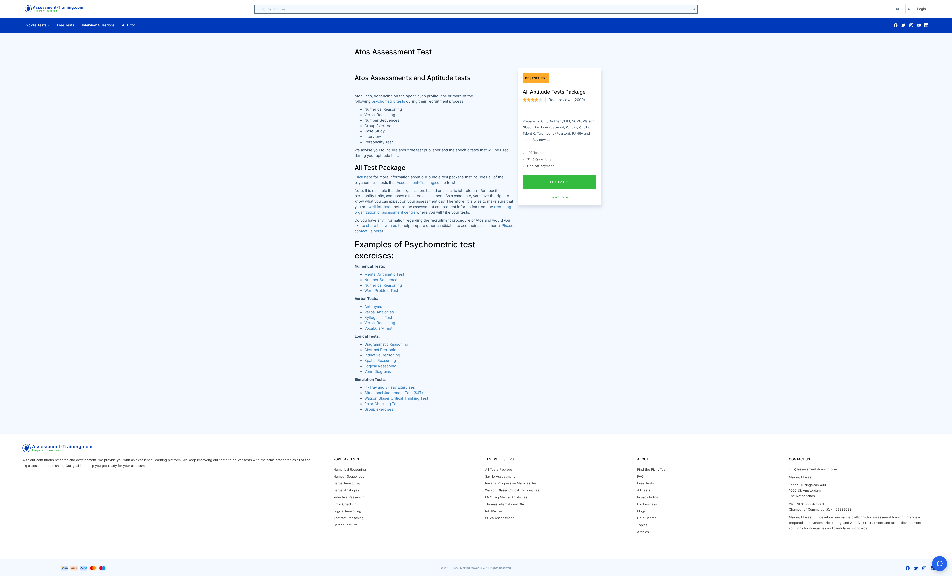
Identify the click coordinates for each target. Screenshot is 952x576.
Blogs (641, 511)
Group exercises (378, 409)
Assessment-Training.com (420, 182)
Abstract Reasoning (348, 518)
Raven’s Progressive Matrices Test (511, 483)
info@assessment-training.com (813, 469)
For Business (647, 504)
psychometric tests (388, 101)
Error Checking (345, 504)
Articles (643, 532)
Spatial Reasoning (380, 360)
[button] (909, 9)
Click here (363, 177)
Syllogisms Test (378, 317)
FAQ (640, 476)
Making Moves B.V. (803, 477)
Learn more (559, 197)
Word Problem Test (381, 290)
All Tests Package (498, 469)
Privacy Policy (647, 497)
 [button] (897, 9)
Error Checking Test (382, 404)
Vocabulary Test (378, 328)
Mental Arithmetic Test (384, 274)
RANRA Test (494, 511)
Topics (642, 525)
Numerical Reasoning (383, 285)
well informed (381, 207)
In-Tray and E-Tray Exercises (389, 387)
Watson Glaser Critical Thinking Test (396, 398)
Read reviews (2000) (567, 100)
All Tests (643, 490)
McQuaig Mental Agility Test (507, 497)
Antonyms (373, 306)
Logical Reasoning (380, 366)
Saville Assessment (500, 476)
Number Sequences (381, 280)
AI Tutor (128, 25)
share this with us (381, 226)
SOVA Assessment (499, 518)
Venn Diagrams (377, 371)
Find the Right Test (652, 469)
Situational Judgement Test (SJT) (393, 393)
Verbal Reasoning (379, 323)
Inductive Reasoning (382, 355)
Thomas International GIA (504, 504)
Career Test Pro (345, 525)
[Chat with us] (939, 563)
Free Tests (65, 25)
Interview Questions (98, 25)
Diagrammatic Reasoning (386, 344)
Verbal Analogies (379, 312)
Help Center (646, 518)
